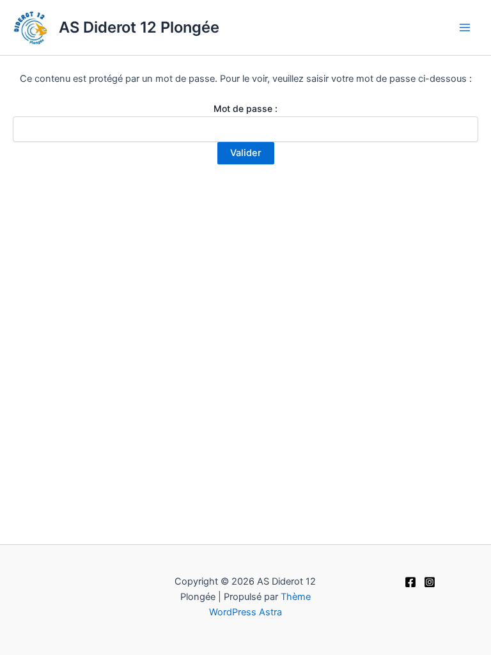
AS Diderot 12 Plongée (139, 27)
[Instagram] (429, 582)
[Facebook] (410, 582)
